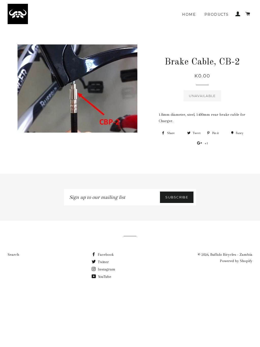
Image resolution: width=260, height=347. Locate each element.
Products (216, 14)
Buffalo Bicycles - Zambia (231, 254)
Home (189, 14)
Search (13, 254)
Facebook (105, 254)
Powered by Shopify (236, 261)
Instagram (106, 269)
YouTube (104, 276)
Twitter (103, 262)
